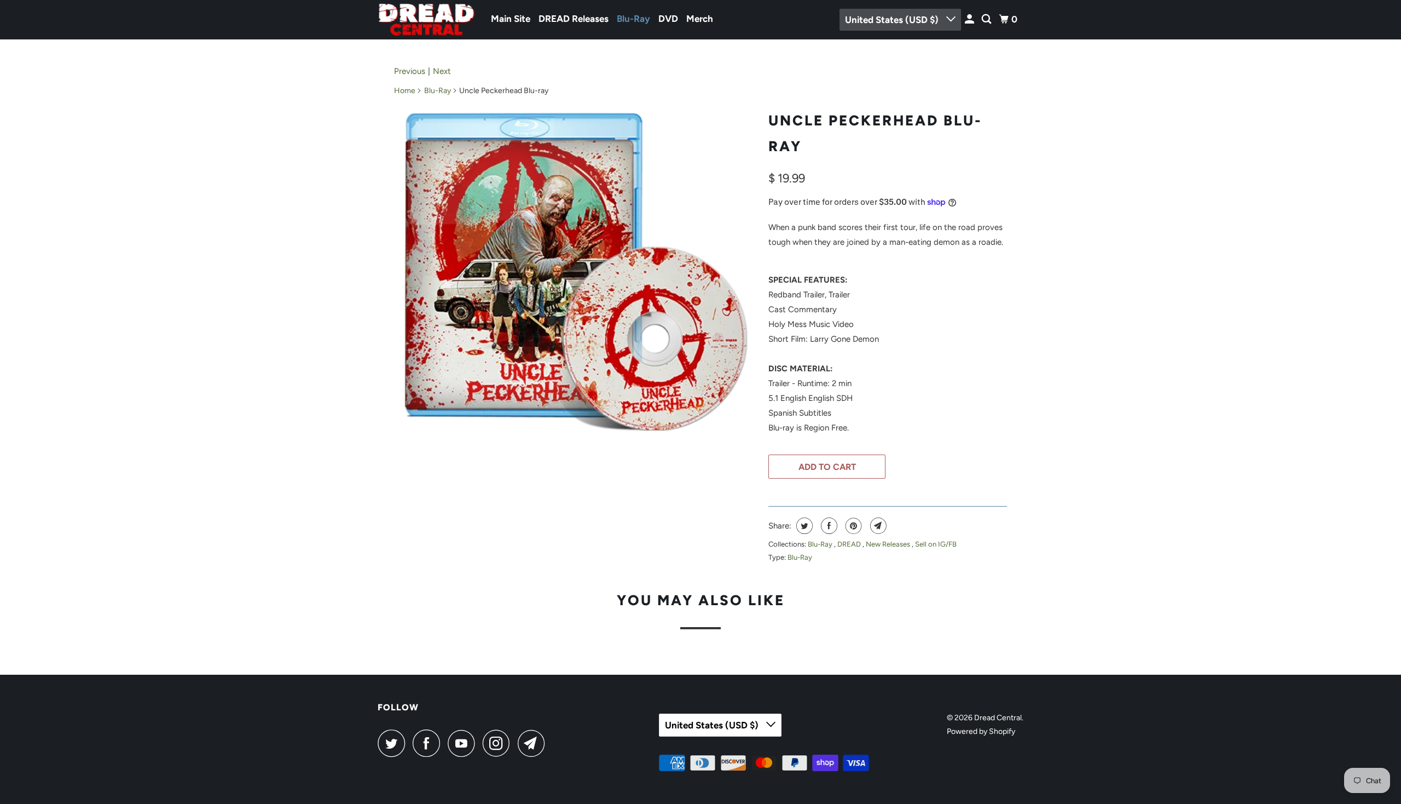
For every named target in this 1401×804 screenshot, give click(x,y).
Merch (699, 18)
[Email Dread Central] (534, 743)
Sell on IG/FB (936, 544)
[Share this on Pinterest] (852, 526)
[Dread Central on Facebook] (429, 743)
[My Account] (970, 19)
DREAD (849, 544)
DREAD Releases (574, 18)
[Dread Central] (427, 19)
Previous (409, 71)
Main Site (510, 18)
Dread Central (998, 717)
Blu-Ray (633, 18)
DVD (668, 18)
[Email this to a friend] (877, 526)
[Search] (987, 19)
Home (404, 90)
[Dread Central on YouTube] (464, 743)
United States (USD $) (893, 19)
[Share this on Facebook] (827, 526)
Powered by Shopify (981, 731)
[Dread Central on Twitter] (394, 743)
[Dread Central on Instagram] (499, 743)
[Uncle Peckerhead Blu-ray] (575, 271)
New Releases (889, 544)
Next (442, 71)
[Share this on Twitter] (803, 526)
